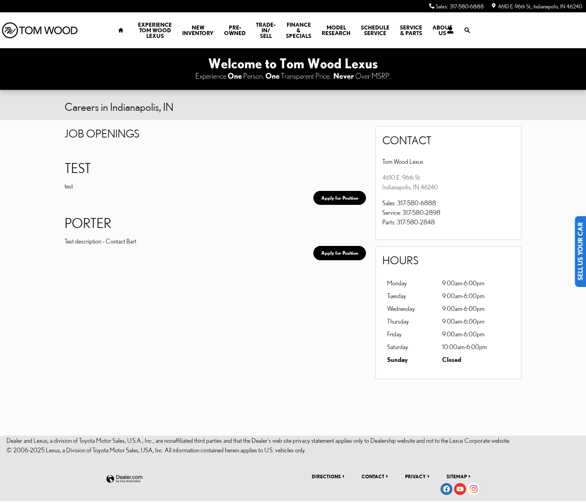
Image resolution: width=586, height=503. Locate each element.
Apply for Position (339, 197)
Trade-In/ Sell (265, 30)
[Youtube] (460, 489)
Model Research (336, 30)
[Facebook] (446, 489)
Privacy (415, 476)
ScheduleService (375, 30)
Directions (326, 476)
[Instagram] (474, 489)
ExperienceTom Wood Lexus (155, 30)
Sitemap (456, 476)
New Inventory (198, 30)
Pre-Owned (235, 30)
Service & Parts (411, 30)
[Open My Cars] (448, 30)
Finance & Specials (298, 30)
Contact (373, 476)
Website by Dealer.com (124, 479)
